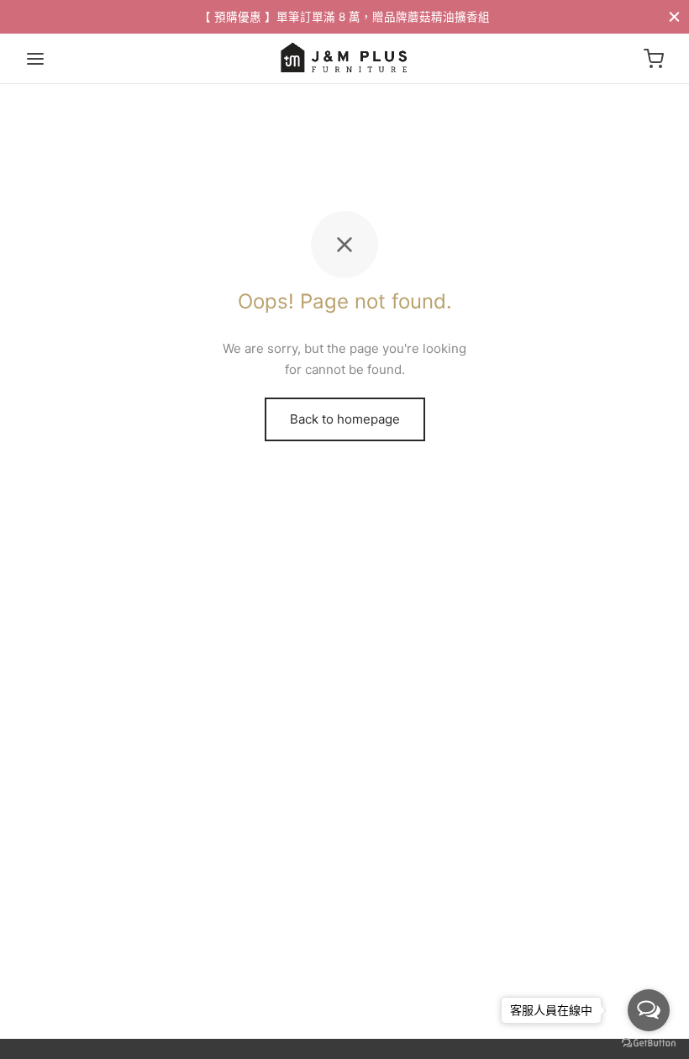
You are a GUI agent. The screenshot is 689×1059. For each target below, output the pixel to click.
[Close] (674, 16)
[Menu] (35, 59)
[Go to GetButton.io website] (649, 1042)
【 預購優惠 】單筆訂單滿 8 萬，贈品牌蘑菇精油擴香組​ (344, 17)
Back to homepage (345, 419)
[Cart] (654, 59)
